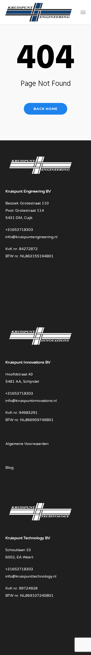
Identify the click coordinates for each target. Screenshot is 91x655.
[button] (83, 12)
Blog (9, 467)
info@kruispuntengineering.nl (31, 237)
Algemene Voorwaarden (27, 443)
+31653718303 (19, 229)
